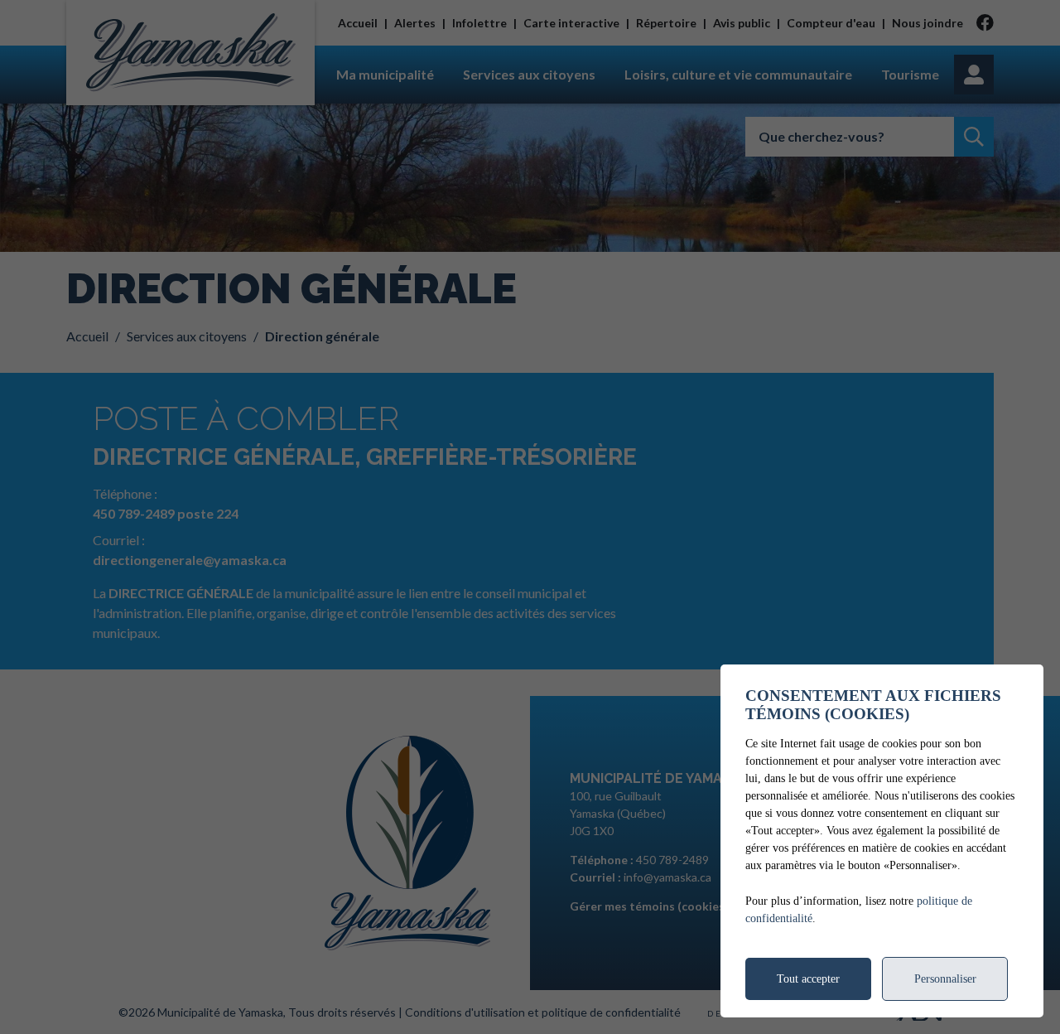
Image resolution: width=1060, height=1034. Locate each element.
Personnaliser (945, 979)
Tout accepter (808, 979)
